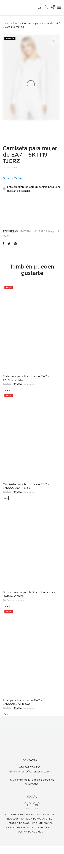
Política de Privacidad (21, 827)
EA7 (16, 23)
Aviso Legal (46, 827)
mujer (6, 235)
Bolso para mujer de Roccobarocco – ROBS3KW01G (29, 594)
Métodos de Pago (18, 823)
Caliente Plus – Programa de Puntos (29, 814)
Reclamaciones (42, 823)
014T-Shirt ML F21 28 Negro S (39, 231)
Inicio (6, 23)
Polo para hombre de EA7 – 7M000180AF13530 (22, 702)
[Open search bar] (39, 7)
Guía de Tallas (12, 178)
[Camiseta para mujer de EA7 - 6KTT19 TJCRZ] (3, 243)
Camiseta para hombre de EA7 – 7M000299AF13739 (26, 486)
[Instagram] (36, 805)
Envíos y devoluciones (36, 819)
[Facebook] (27, 805)
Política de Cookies (30, 832)
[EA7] (11, 210)
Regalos (13, 819)
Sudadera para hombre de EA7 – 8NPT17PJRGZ (26, 378)
